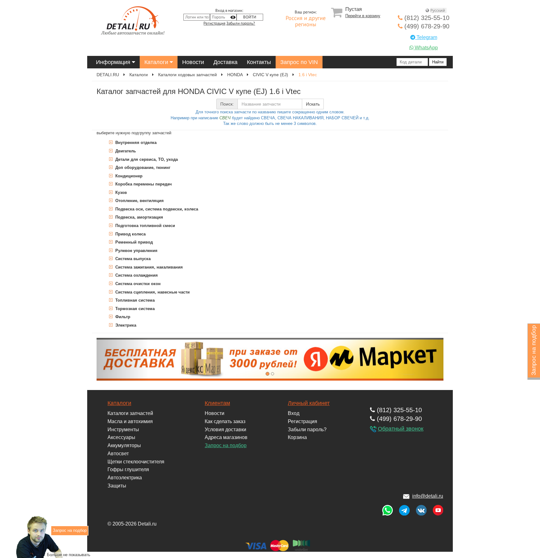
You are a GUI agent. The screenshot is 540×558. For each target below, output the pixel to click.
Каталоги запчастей (130, 413)
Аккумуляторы (124, 445)
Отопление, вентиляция (139, 200)
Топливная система (134, 300)
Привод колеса (130, 234)
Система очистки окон (137, 283)
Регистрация (214, 23)
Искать (313, 103)
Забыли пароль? (240, 23)
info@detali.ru (427, 496)
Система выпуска (132, 258)
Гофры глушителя (128, 469)
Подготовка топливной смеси (144, 225)
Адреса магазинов (226, 437)
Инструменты (123, 429)
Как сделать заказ (225, 421)
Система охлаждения (136, 275)
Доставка (225, 62)
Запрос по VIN (299, 62)
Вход (293, 413)
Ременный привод (133, 242)
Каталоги (157, 62)
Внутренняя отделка (135, 142)
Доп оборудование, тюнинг (142, 167)
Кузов (120, 192)
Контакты (259, 62)
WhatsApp (425, 47)
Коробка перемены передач (143, 184)
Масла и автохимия (130, 421)
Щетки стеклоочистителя (136, 461)
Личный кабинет (309, 403)
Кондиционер (128, 176)
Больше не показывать (68, 554)
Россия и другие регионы (306, 21)
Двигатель (125, 151)
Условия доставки (225, 429)
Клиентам (217, 403)
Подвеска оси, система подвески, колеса (156, 209)
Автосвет (118, 453)
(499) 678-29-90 (425, 26)
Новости (193, 62)
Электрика (125, 325)
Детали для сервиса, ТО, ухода (146, 159)
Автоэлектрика (125, 477)
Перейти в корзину (362, 15)
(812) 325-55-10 (425, 17)
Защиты (117, 485)
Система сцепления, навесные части (152, 292)
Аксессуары (121, 437)
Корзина (297, 437)
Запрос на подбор (226, 445)
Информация (114, 62)
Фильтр (122, 316)
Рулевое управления (136, 250)
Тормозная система (134, 308)
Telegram (426, 37)
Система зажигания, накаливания (148, 267)
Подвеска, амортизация (138, 217)
